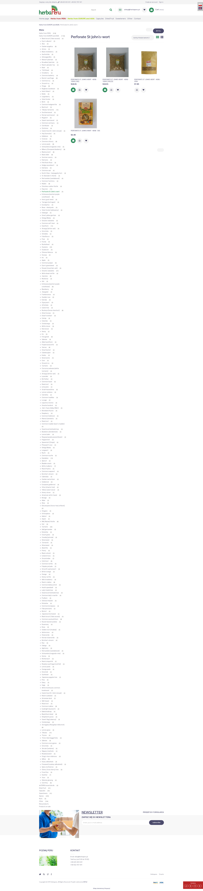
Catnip (44, 318)
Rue (43, 643)
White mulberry (47, 466)
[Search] (110, 9)
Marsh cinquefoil (47, 661)
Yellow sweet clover (48, 490)
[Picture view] (157, 37)
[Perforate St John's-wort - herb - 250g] (149, 62)
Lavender (45, 376)
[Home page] (50, 9)
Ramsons (45, 160)
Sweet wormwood (48, 120)
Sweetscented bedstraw (50, 429)
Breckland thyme (47, 411)
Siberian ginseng (47, 780)
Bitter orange (46, 572)
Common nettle (47, 564)
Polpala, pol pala (47, 566)
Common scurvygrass (49, 743)
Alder (43, 500)
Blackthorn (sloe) (47, 714)
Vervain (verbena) (48, 748)
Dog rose (45, 189)
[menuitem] (45, 19)
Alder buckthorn (47, 342)
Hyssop (44, 255)
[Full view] (161, 37)
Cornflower (45, 126)
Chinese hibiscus (47, 252)
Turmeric (45, 366)
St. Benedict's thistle (49, 176)
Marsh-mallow (46, 582)
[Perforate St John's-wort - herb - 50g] (85, 113)
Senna (44, 656)
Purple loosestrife (48, 345)
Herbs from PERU (45, 33)
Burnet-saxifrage (48, 78)
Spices (41, 796)
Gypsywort (45, 302)
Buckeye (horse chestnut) (51, 310)
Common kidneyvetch (49, 585)
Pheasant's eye (47, 445)
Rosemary (45, 624)
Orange (44, 574)
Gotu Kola (45, 231)
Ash (43, 281)
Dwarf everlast (47, 316)
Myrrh (44, 453)
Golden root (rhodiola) (49, 630)
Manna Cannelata (48, 419)
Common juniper (47, 263)
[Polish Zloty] (186, 886)
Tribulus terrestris (48, 110)
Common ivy (46, 81)
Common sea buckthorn (50, 619)
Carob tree (45, 308)
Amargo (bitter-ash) (49, 229)
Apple (44, 260)
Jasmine (45, 276)
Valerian (44, 339)
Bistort (44, 611)
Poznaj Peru (46, 850)
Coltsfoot (45, 561)
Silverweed (45, 540)
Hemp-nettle (46, 577)
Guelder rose (46, 297)
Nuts (40, 799)
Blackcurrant (46, 152)
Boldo (44, 94)
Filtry (159, 31)
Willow (44, 759)
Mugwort (45, 118)
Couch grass (46, 535)
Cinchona (45, 128)
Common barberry (48, 75)
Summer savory (47, 157)
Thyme (44, 735)
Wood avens (46, 358)
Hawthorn (45, 226)
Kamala (44, 300)
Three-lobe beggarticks (50, 738)
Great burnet (46, 350)
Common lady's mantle (50, 595)
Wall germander (47, 529)
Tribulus (44, 733)
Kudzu (44, 355)
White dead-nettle (48, 273)
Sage (43, 685)
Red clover (45, 329)
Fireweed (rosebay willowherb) (52, 764)
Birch (43, 102)
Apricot (44, 461)
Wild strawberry (47, 580)
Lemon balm (46, 434)
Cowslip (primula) (47, 537)
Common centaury (48, 123)
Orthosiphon (46, 514)
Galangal (45, 213)
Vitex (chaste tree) (48, 487)
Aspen (44, 519)
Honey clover (46, 492)
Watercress (46, 632)
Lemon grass (46, 730)
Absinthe (45, 548)
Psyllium (44, 598)
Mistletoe (45, 279)
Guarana (45, 247)
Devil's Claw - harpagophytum (52, 173)
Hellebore (45, 136)
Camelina (45, 395)
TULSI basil (45, 70)
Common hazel (47, 382)
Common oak (46, 170)
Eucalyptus (45, 205)
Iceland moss (46, 556)
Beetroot (45, 107)
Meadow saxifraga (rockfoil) (51, 664)
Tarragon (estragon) (48, 202)
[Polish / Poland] (200, 4)
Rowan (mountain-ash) (50, 268)
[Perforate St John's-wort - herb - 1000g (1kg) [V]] (117, 62)
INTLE (85, 882)
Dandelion (45, 458)
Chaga (44, 86)
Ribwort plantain (47, 60)
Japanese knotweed (49, 614)
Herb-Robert (46, 91)
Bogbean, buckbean (48, 89)
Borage (44, 498)
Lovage (44, 400)
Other (41, 801)
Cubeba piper (46, 353)
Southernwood (47, 112)
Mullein (44, 184)
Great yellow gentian (49, 215)
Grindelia (45, 234)
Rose (43, 627)
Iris (43, 258)
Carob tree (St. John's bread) (52, 131)
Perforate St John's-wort (51, 192)
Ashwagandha (46, 57)
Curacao (44, 139)
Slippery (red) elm (48, 751)
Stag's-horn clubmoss (49, 756)
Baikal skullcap (47, 711)
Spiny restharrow (47, 767)
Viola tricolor (46, 99)
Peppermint (46, 440)
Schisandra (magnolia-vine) (51, 147)
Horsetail (45, 672)
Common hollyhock (48, 416)
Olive (43, 503)
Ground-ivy (45, 83)
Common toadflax (48, 397)
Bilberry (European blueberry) (51, 149)
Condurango (46, 324)
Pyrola (44, 242)
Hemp (44, 331)
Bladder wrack (46, 463)
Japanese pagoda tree (49, 677)
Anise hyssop (46, 313)
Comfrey (45, 783)
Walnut (44, 516)
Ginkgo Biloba (46, 218)
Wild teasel (45, 701)
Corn (43, 360)
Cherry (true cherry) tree (50, 770)
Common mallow (47, 706)
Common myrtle (47, 455)
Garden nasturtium (48, 479)
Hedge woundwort (48, 165)
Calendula (45, 477)
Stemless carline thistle (50, 186)
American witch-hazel (49, 495)
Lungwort (45, 450)
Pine (43, 680)
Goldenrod (45, 482)
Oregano (44, 511)
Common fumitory (48, 181)
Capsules (42, 791)
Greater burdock (47, 405)
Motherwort (46, 659)
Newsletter (92, 812)
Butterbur (45, 379)
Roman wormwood (48, 115)
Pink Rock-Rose (47, 163)
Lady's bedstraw (47, 590)
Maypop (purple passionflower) (52, 437)
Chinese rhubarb (47, 601)
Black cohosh (46, 553)
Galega (44, 646)
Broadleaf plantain (48, 62)
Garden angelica (47, 46)
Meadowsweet (47, 754)
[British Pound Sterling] (200, 886)
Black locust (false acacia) (51, 38)
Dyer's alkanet (46, 41)
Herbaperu (153, 874)
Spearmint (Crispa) (48, 442)
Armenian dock (47, 698)
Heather (44, 775)
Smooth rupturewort (49, 569)
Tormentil (45, 543)
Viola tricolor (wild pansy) (50, 210)
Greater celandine (48, 221)
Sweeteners (43, 793)
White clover (46, 326)
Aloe (43, 44)
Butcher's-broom (48, 474)
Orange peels (46, 669)
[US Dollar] (191, 886)
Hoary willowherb (47, 762)
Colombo (45, 321)
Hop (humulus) (46, 133)
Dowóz (161, 874)
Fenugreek (45, 337)
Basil (43, 68)
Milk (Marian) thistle (48, 521)
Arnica (44, 49)
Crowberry (45, 73)
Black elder (45, 155)
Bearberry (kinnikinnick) (50, 432)
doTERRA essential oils (46, 785)
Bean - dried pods (48, 207)
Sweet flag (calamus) (49, 719)
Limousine (45, 387)
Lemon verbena (47, 392)
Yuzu (43, 777)
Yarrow (44, 347)
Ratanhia (45, 532)
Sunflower (45, 675)
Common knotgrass (48, 606)
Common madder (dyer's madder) (53, 424)
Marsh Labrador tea (48, 65)
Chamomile (45, 635)
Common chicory (47, 141)
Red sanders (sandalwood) (51, 178)
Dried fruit (42, 788)
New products (44, 804)
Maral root (45, 384)
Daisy (43, 682)
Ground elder (46, 558)
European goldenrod (48, 485)
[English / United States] (200, 8)
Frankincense (46, 294)
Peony (44, 550)
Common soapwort (48, 471)
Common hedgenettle (49, 104)
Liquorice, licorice (47, 403)
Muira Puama (46, 469)
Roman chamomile (48, 638)
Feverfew (45, 772)
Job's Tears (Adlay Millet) (50, 408)
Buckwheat (46, 244)
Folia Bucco (46, 236)
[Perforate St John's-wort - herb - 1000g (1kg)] (85, 62)
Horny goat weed (47, 199)
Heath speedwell (47, 587)
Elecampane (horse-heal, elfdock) (53, 506)
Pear (43, 239)
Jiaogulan (45, 292)
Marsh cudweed (47, 696)
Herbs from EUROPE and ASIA (49, 36)
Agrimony (45, 648)
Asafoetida (45, 54)
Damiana (45, 168)
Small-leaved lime (48, 389)
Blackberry (45, 289)
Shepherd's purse (47, 717)
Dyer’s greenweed (48, 265)
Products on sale (45, 806)
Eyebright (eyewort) (49, 709)
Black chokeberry (47, 52)
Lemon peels (46, 144)
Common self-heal (48, 223)
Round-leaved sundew (49, 622)
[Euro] (195, 886)
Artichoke (45, 305)
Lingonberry (46, 97)
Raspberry (45, 413)
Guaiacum (45, 250)
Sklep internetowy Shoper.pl (101, 888)
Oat (43, 524)
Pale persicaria (47, 609)
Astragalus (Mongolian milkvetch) (53, 725)
